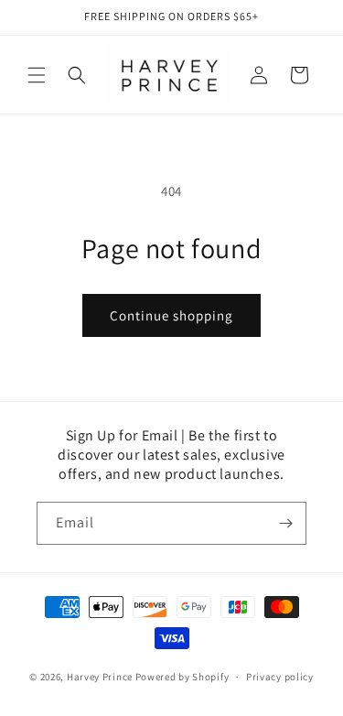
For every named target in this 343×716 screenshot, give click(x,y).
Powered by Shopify (182, 676)
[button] (36, 75)
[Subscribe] (285, 523)
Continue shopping (171, 315)
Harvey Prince (100, 676)
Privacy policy (280, 676)
